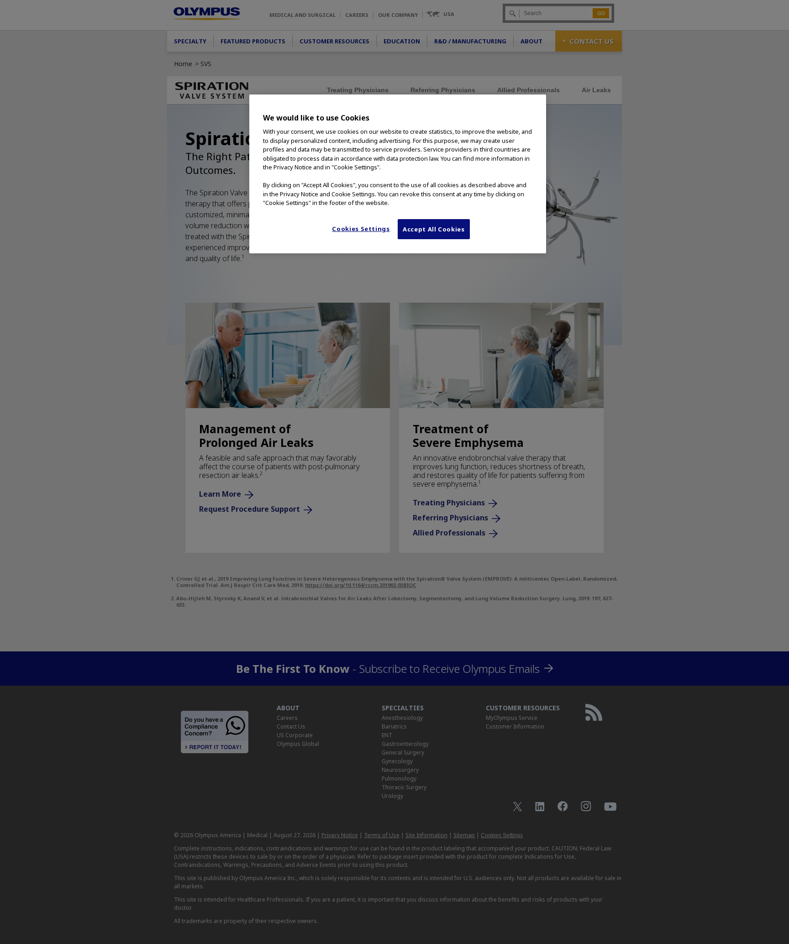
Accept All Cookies (434, 229)
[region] (397, 173)
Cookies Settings (360, 229)
